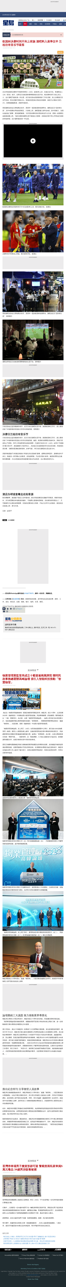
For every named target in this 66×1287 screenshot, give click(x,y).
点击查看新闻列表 (17, 35)
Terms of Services (24, 1258)
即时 (25, 24)
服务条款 (32, 1258)
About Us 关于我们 (58, 1255)
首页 (20, 24)
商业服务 (57, 20)
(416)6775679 (28, 593)
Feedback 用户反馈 (43, 1258)
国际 (30, 24)
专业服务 (49, 20)
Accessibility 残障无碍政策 (12, 1255)
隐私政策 (32, 1255)
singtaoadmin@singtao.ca (33, 1275)
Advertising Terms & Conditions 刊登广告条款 (33, 1268)
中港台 (55, 24)
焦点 (35, 24)
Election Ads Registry (33, 1264)
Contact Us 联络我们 (44, 1255)
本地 (41, 24)
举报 (61, 52)
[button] (64, 21)
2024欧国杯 (10, 30)
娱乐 (60, 24)
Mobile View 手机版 (33, 1279)
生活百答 (47, 24)
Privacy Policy (26, 1255)
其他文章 (6, 35)
